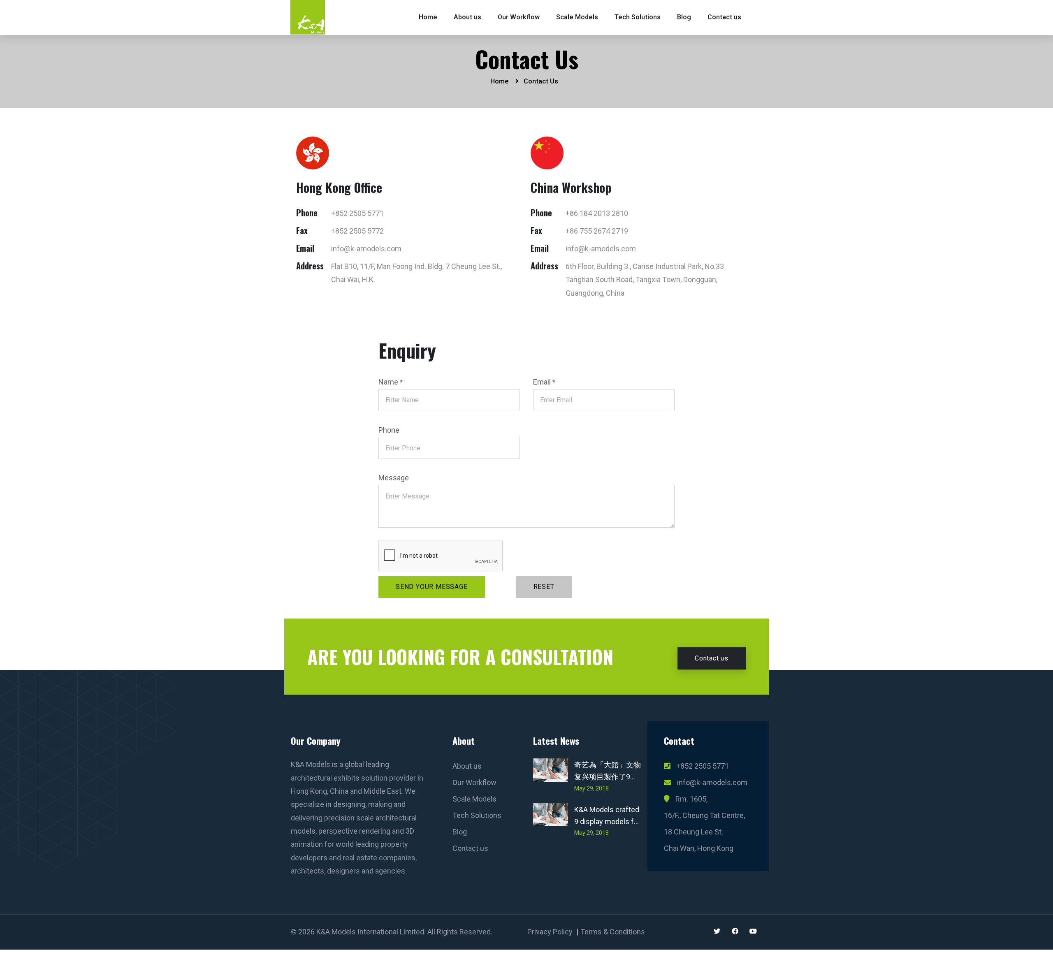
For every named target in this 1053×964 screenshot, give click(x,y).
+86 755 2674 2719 (597, 231)
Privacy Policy (550, 931)
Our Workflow (519, 17)
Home (428, 17)
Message (393, 477)
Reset (543, 587)
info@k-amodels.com (366, 248)
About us (467, 17)
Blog (684, 17)
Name (390, 382)
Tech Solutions (638, 17)
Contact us (724, 17)
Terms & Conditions (612, 931)
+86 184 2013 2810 (597, 213)
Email (544, 382)
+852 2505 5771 (357, 213)
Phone (388, 430)
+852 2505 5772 (357, 231)
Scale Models (577, 17)
